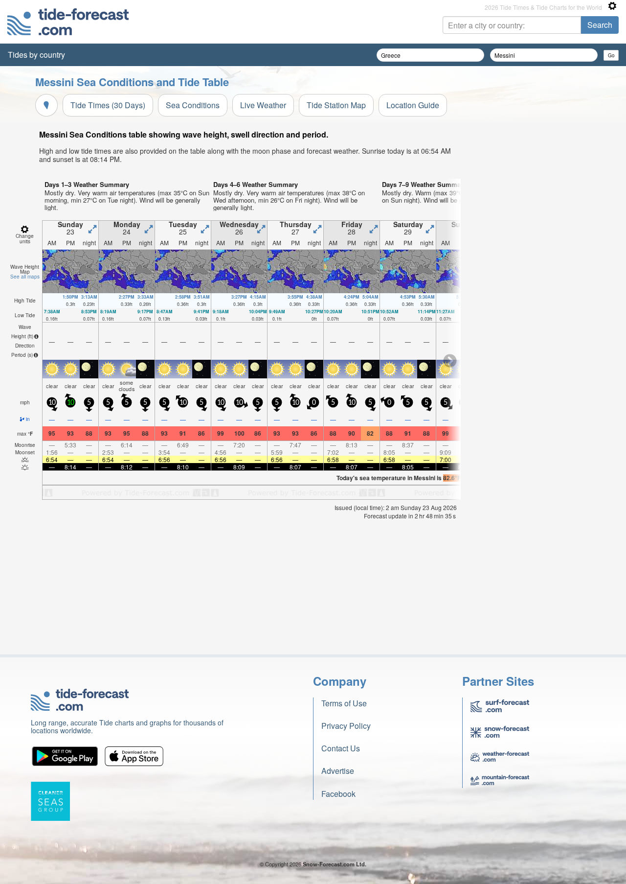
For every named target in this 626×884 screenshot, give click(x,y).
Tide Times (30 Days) (107, 105)
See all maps (25, 276)
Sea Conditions (193, 105)
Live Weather (263, 105)
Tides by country (36, 54)
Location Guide (412, 105)
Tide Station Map (336, 105)
